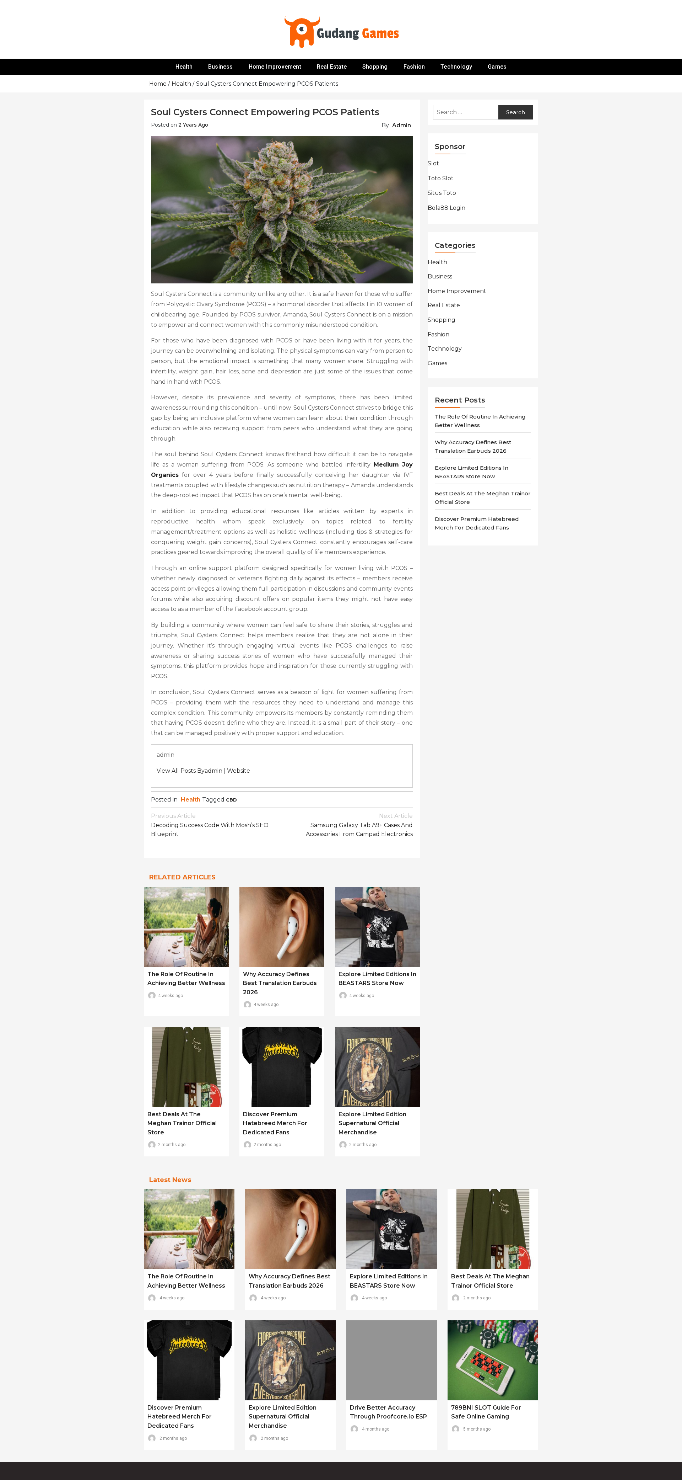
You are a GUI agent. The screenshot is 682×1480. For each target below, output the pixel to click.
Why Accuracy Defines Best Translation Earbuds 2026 (280, 983)
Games (497, 66)
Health (184, 66)
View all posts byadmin (189, 770)
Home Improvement (275, 66)
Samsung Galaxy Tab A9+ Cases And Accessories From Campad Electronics (359, 825)
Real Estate (332, 66)
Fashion (414, 66)
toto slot (441, 178)
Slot (433, 163)
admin (401, 125)
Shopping (375, 66)
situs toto (442, 193)
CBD (231, 800)
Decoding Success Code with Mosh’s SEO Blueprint (210, 825)
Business (220, 66)
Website (238, 770)
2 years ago (193, 125)
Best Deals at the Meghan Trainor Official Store (182, 1123)
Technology (456, 66)
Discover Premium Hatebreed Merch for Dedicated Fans (275, 1123)
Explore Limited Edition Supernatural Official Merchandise (372, 1123)
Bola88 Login (446, 207)
